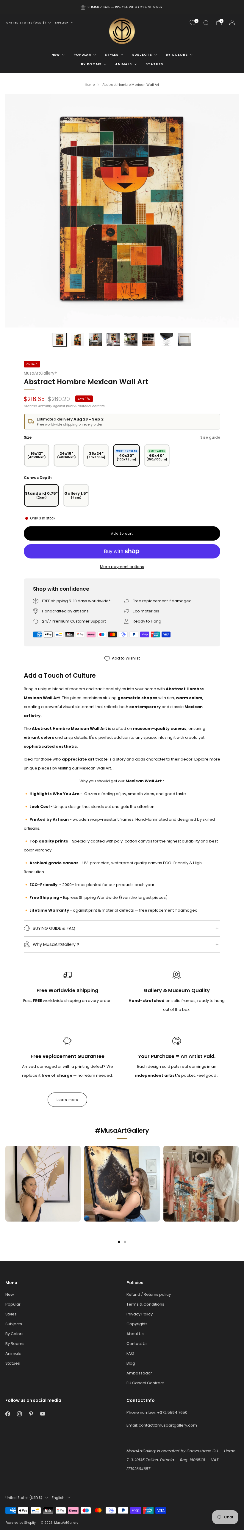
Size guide (210, 437)
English (62, 22)
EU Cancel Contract (145, 1383)
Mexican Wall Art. (95, 768)
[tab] (119, 1242)
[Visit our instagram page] (19, 1414)
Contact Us (137, 1343)
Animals (123, 64)
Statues (154, 64)
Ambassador (139, 1373)
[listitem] (122, 7)
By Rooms (91, 64)
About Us (135, 1334)
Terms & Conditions (145, 1304)
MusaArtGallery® (40, 373)
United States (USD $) (26, 22)
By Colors (177, 54)
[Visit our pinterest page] (31, 1414)
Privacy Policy (139, 1314)
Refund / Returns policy (148, 1294)
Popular (82, 54)
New (55, 54)
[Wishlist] (193, 23)
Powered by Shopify (20, 1522)
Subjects (142, 54)
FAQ (130, 1353)
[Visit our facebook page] (7, 1414)
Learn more (67, 1099)
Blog (130, 1363)
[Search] (206, 23)
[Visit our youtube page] (42, 1414)
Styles (111, 54)
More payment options (122, 567)
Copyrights (137, 1324)
